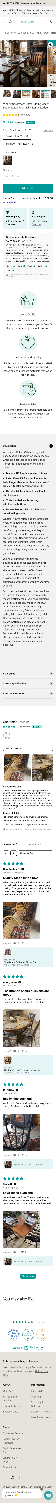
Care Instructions (40, 1417)
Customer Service (13, 1433)
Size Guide (37, 1390)
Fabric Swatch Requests (11, 1440)
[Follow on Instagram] (13, 1477)
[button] (10, 114)
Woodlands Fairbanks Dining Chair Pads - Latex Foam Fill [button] (21, 962)
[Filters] (13, 853)
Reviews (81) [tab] (10, 844)
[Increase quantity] (18, 176)
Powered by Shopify (43, 1487)
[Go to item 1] (7, 94)
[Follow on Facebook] (5, 1477)
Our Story (8, 1390)
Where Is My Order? (10, 1459)
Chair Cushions (19, 33)
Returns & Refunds (41, 1411)
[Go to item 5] (45, 94)
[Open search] (6, 853)
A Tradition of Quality (11, 1398)
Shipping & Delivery (37, 1404)
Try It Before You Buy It (12, 1450)
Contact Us (9, 1467)
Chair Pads (35, 33)
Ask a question (14, 748)
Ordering (36, 1396)
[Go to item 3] (26, 94)
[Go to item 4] (36, 94)
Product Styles (11, 1406)
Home (7, 33)
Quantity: (8, 170)
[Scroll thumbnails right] (49, 767)
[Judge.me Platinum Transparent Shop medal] (28, 1335)
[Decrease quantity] (7, 176)
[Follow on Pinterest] (20, 1477)
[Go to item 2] (17, 94)
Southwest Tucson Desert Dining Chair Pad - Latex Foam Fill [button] (23, 1070)
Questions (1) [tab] (35, 844)
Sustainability (10, 1411)
